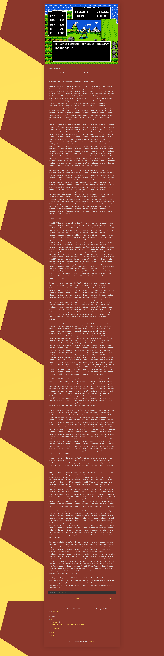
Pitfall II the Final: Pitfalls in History (68, 625)
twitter (56, 611)
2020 (53, 632)
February (56, 629)
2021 (53, 619)
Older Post (111, 598)
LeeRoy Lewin (110, 77)
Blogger (91, 641)
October (56, 622)
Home (77, 598)
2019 (53, 636)
